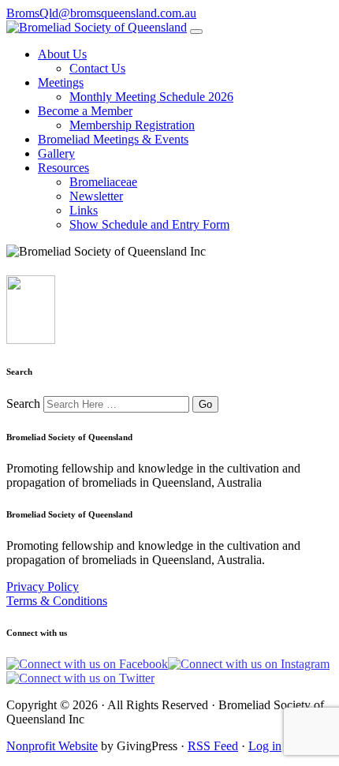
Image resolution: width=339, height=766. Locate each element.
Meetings (61, 82)
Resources (63, 167)
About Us (62, 54)
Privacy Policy (42, 586)
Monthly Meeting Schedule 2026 (151, 96)
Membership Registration (132, 125)
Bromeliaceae (103, 182)
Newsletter (96, 196)
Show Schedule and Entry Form (149, 224)
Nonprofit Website (52, 746)
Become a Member (85, 111)
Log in (264, 746)
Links (83, 210)
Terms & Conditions (56, 600)
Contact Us (97, 68)
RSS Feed (213, 746)
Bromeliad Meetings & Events (113, 139)
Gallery (56, 153)
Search (23, 403)
